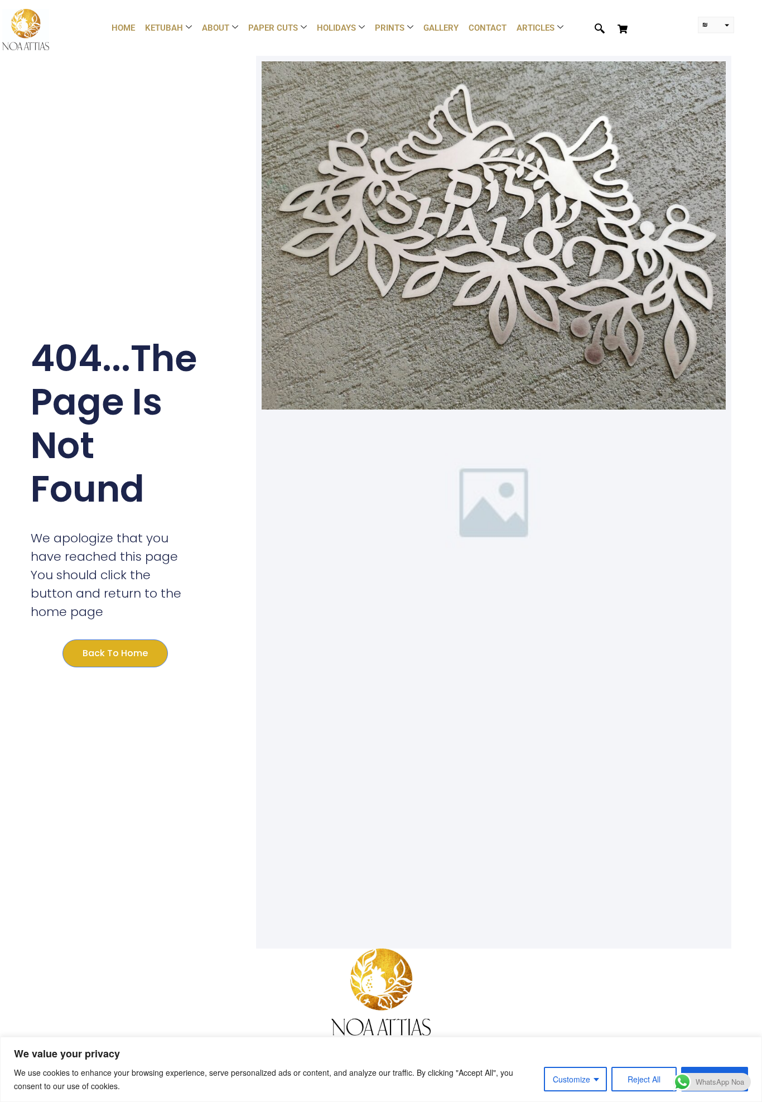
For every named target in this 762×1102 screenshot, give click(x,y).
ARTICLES (535, 28)
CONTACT (488, 28)
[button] (593, 29)
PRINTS (389, 28)
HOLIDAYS (336, 28)
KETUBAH (164, 28)
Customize (571, 1079)
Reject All (644, 1079)
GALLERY (441, 28)
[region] (381, 1069)
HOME (123, 28)
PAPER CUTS (273, 28)
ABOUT (215, 28)
